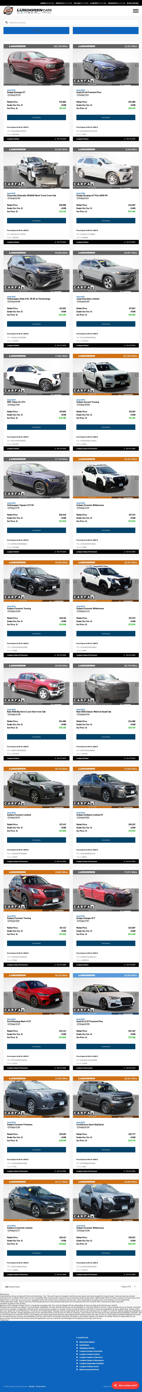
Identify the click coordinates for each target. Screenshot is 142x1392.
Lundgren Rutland (13, 139)
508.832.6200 (47, 3)
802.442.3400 (116, 3)
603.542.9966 (98, 3)
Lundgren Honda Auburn (84, 1068)
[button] (67, 65)
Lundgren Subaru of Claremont (86, 448)
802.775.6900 (81, 3)
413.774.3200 (64, 3)
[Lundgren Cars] (34, 11)
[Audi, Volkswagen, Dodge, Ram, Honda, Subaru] (8, 11)
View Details (36, 117)
